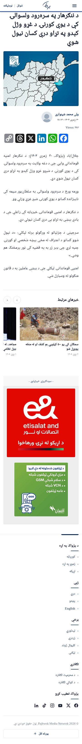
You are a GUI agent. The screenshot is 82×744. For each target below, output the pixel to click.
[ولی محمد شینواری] (47, 117)
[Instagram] (52, 705)
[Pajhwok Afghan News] (46, 5)
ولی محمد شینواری (67, 114)
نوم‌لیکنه (8, 5)
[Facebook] (76, 705)
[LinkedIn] (36, 705)
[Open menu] (74, 6)
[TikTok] (44, 705)
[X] (68, 705)
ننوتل (20, 5)
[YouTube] (60, 705)
